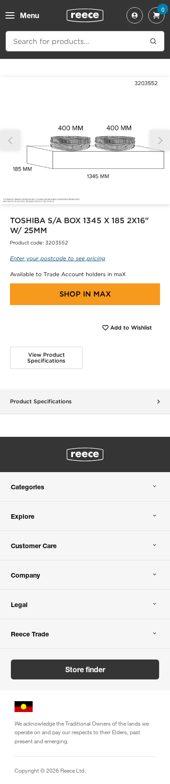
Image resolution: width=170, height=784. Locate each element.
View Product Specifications (46, 357)
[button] (160, 140)
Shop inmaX (85, 294)
